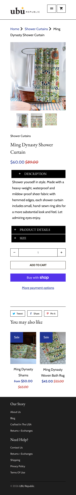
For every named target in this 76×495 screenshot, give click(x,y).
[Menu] (51, 9)
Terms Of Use (17, 472)
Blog (12, 418)
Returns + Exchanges (21, 430)
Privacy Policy (17, 466)
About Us (15, 412)
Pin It (52, 313)
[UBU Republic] (25, 11)
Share (36, 313)
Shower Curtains (20, 136)
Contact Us (16, 447)
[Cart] (61, 9)
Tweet (20, 313)
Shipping (15, 460)
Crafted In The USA (21, 424)
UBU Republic (26, 486)
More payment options (38, 288)
